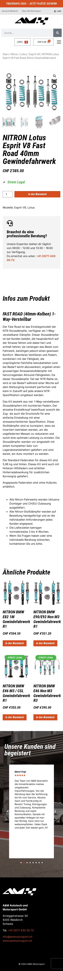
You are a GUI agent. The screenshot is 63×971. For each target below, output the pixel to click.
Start (6, 54)
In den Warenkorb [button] (14, 643)
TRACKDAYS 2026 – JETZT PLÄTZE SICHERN (31, 3)
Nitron (14, 54)
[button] (55, 76)
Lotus (23, 54)
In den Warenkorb (37, 194)
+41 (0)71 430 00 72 (21, 930)
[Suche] (57, 33)
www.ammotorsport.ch (17, 940)
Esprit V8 (34, 54)
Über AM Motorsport (31, 11)
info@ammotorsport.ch (17, 936)
